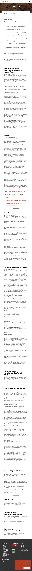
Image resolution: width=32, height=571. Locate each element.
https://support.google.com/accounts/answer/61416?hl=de (16, 200)
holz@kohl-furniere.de (13, 534)
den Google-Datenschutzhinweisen (14, 401)
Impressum (7, 568)
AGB (10, 568)
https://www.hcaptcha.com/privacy (12, 492)
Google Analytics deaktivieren (9, 351)
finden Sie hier (19, 407)
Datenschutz (3, 568)
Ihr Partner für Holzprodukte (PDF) (18, 550)
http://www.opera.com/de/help (13, 202)
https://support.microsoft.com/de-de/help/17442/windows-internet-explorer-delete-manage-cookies (15, 196)
